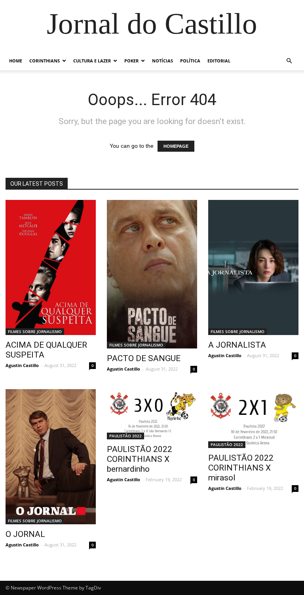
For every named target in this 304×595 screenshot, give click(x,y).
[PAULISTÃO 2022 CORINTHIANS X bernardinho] (152, 414)
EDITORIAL (218, 61)
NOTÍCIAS (162, 61)
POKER (131, 61)
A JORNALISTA (237, 345)
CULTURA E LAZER (92, 61)
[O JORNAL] (51, 456)
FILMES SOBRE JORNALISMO (35, 331)
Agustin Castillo (22, 365)
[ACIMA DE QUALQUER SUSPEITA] (51, 267)
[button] (288, 61)
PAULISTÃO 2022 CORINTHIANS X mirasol (241, 467)
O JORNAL (25, 534)
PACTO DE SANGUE (143, 358)
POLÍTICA (190, 61)
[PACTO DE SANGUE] (152, 274)
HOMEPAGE (175, 146)
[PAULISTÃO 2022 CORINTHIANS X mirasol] (253, 418)
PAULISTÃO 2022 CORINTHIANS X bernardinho (139, 459)
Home (15, 61)
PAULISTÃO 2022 (125, 436)
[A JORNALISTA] (253, 267)
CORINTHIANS (44, 61)
